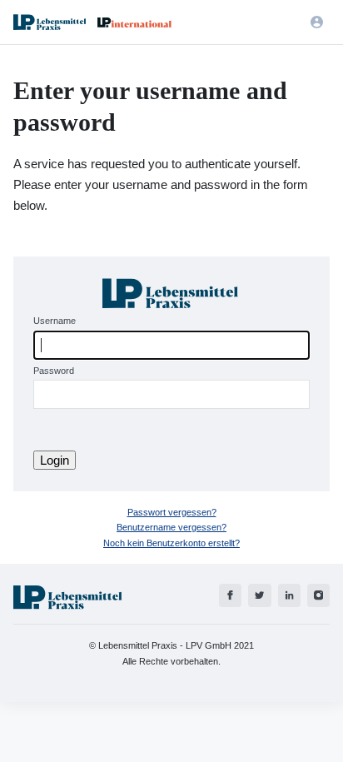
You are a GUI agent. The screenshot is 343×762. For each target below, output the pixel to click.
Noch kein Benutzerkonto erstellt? (171, 543)
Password (53, 371)
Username (54, 321)
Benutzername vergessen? (171, 527)
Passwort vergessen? (171, 512)
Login (54, 460)
